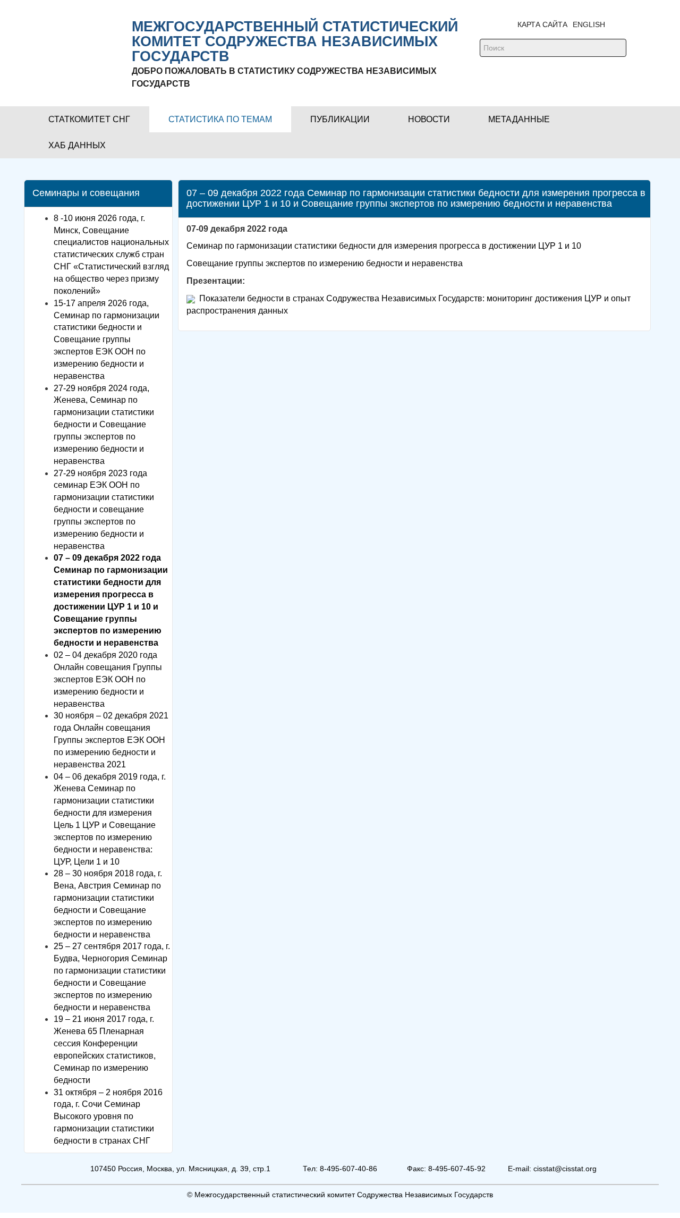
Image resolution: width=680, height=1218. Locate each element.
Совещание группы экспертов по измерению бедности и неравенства (324, 263)
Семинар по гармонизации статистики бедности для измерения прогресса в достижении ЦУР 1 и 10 (383, 245)
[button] (89, 119)
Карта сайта (542, 24)
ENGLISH (589, 24)
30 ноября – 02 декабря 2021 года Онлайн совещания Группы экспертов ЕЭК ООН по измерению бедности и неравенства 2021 (111, 739)
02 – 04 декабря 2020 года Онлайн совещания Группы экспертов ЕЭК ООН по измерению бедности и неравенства (108, 679)
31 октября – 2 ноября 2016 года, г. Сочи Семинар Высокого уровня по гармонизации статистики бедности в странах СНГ (108, 1116)
